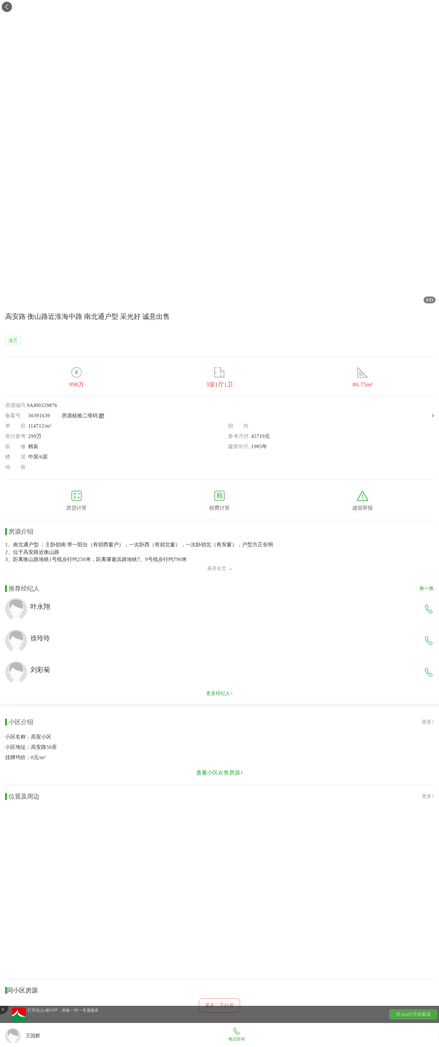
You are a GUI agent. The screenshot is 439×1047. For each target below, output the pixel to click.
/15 (429, 300)
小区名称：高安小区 (28, 737)
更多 (426, 721)
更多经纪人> (219, 693)
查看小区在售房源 (218, 773)
